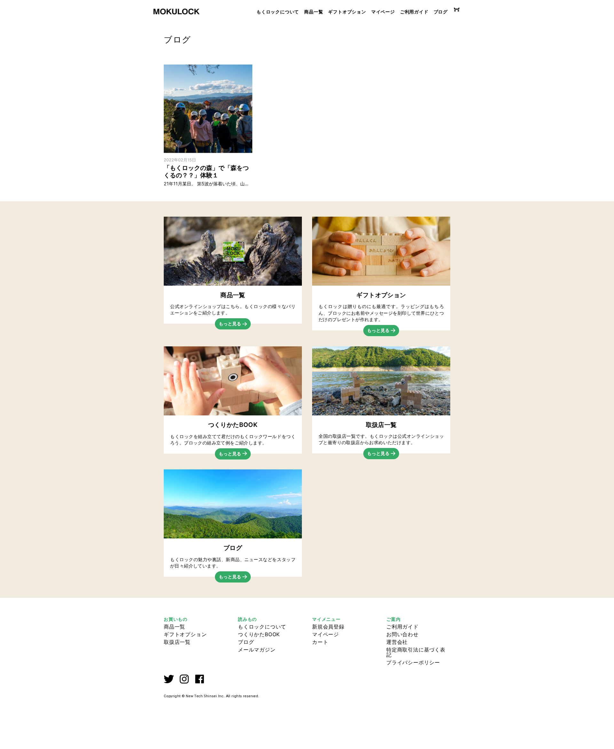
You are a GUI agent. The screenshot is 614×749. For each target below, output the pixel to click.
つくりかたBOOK (259, 634)
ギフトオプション (347, 11)
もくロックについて (277, 11)
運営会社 (397, 642)
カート (320, 642)
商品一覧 (313, 11)
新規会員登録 (328, 626)
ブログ (441, 11)
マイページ (383, 11)
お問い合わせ (402, 634)
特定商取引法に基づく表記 (415, 652)
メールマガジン (257, 649)
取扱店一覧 (177, 642)
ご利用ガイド (414, 11)
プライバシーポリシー (413, 662)
